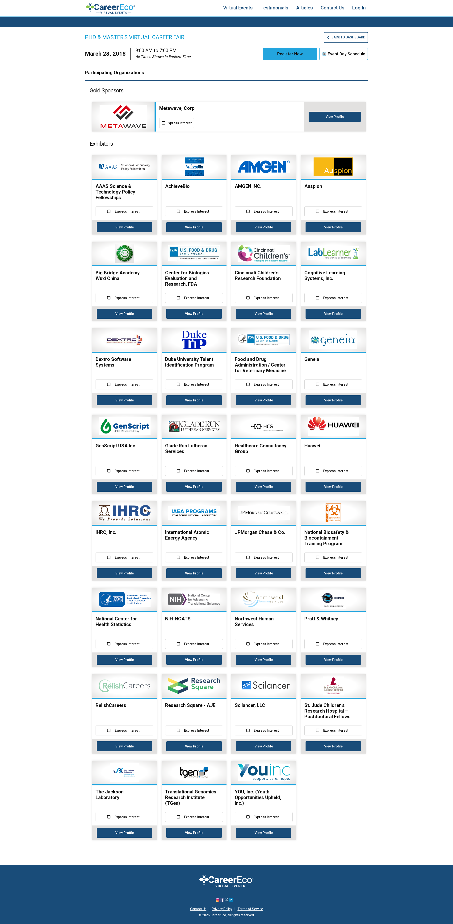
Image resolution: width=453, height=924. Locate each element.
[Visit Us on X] (226, 900)
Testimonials (274, 8)
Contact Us (332, 8)
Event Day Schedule (346, 53)
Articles (304, 8)
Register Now (290, 53)
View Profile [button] (335, 117)
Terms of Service (250, 909)
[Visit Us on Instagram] (217, 900)
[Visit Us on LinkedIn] (231, 900)
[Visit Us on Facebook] (222, 900)
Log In (359, 8)
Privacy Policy (222, 909)
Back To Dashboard (348, 37)
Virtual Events (238, 8)
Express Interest (179, 123)
